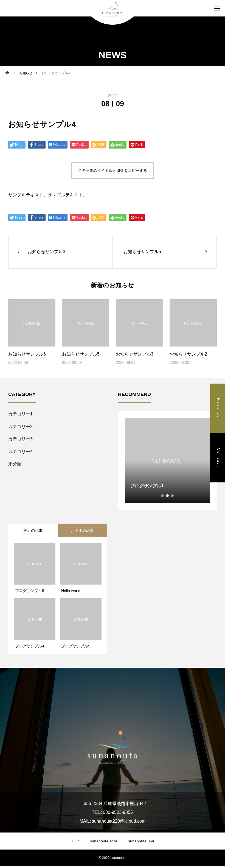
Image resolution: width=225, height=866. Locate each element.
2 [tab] (167, 495)
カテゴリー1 (20, 414)
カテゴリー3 (20, 439)
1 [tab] (162, 495)
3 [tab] (172, 495)
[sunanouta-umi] (112, 8)
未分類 (14, 464)
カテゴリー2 (20, 426)
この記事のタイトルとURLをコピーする (112, 170)
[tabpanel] (167, 460)
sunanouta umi (141, 841)
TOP (75, 841)
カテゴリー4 (20, 451)
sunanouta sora (103, 841)
